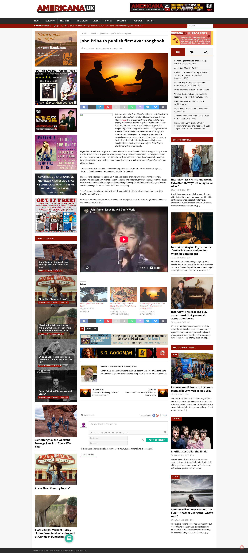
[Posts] (178, 52)
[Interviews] (192, 161)
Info (149, 21)
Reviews (49, 21)
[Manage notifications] (242, 547)
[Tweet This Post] (92, 107)
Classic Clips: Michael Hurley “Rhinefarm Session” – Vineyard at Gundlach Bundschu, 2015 (55, 328)
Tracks (108, 21)
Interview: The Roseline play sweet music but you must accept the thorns (189, 315)
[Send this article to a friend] (116, 107)
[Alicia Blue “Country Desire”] (56, 291)
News (37, 21)
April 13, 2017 (89, 48)
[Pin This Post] (108, 107)
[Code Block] (116, 432)
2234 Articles (131, 366)
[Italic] (95, 432)
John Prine (91, 328)
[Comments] (206, 52)
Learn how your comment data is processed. (134, 449)
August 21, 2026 (52, 271)
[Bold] (91, 432)
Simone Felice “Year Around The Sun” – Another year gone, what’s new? (192, 513)
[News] (192, 368)
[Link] (120, 432)
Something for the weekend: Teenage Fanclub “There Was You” (53, 265)
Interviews (82, 21)
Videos (96, 21)
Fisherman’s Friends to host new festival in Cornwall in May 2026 (192, 389)
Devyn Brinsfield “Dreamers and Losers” (55, 392)
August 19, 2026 (179, 190)
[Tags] (192, 52)
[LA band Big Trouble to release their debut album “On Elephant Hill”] (56, 354)
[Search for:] (200, 25)
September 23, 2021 (181, 520)
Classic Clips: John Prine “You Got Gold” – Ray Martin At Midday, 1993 (152, 306)
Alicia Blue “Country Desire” (53, 299)
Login (165, 415)
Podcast (138, 21)
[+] (127, 432)
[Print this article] (124, 107)
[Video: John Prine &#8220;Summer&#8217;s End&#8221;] (93, 294)
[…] (198, 205)
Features (64, 21)
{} (124, 432)
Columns (121, 21)
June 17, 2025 (178, 394)
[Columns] (192, 433)
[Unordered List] (109, 432)
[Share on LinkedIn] (100, 107)
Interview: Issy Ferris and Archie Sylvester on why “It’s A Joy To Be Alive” (192, 183)
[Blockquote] (113, 432)
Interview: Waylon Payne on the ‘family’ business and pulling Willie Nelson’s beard (191, 250)
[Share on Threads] (163, 107)
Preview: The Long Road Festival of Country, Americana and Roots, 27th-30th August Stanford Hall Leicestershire (192, 126)
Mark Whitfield (103, 48)
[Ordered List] (106, 432)
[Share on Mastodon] (140, 107)
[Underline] (98, 432)
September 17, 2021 (181, 455)
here (124, 120)
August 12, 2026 (179, 322)
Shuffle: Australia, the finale (189, 451)
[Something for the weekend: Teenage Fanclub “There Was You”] (56, 259)
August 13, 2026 (179, 257)
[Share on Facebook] (84, 107)
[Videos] (192, 491)
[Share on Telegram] (148, 107)
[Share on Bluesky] (155, 107)
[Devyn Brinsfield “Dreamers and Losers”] (56, 386)
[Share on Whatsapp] (132, 107)
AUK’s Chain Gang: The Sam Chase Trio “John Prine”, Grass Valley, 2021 (123, 306)
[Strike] (102, 432)
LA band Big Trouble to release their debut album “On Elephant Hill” (55, 359)
